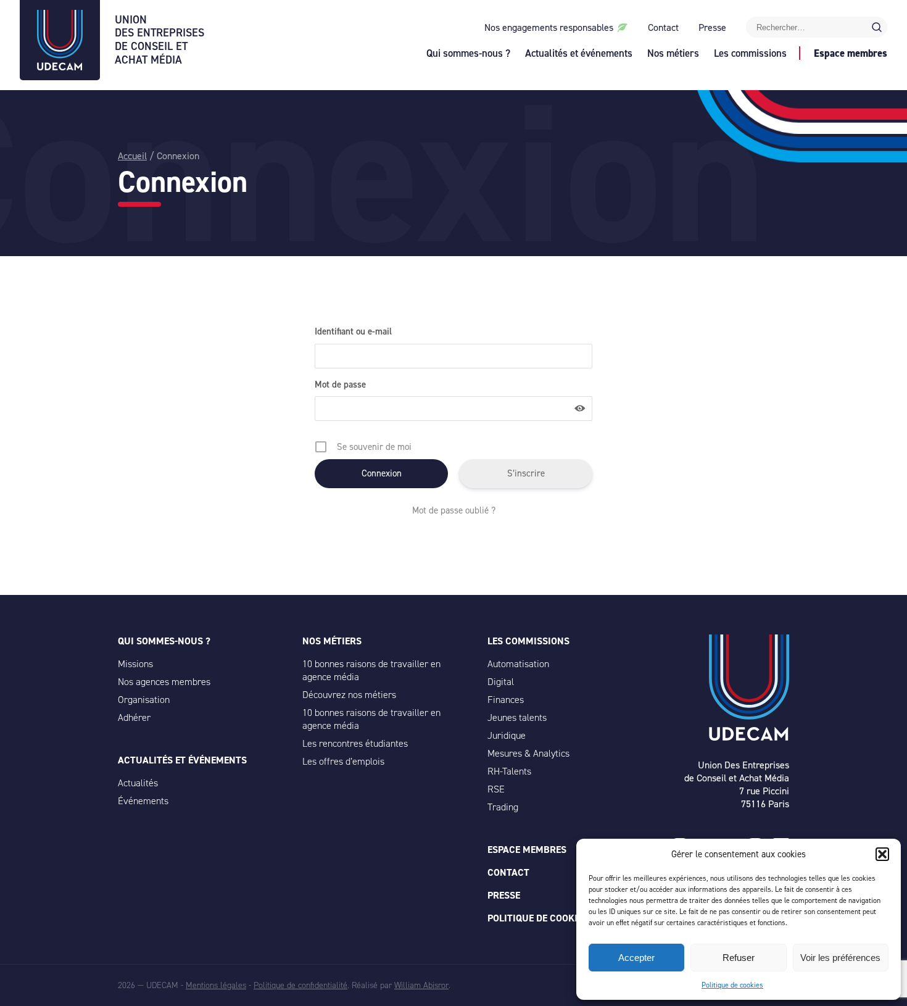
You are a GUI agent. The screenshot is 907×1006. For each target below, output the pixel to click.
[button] (882, 854)
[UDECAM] (60, 66)
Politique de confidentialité (300, 985)
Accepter (636, 957)
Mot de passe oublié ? (453, 510)
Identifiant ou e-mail (353, 331)
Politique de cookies (732, 985)
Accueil (132, 155)
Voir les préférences (840, 957)
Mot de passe (340, 384)
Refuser (739, 957)
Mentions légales (216, 985)
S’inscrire (526, 473)
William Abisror (421, 985)
